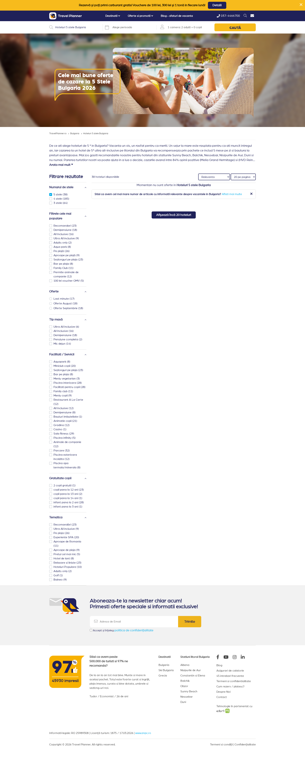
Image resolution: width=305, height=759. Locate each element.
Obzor (184, 686)
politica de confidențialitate (133, 630)
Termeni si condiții (221, 744)
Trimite (189, 621)
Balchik (185, 680)
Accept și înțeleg (123, 630)
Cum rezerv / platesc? (230, 686)
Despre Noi (223, 691)
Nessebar (186, 696)
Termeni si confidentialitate (233, 681)
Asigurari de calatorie (230, 670)
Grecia (163, 675)
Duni (183, 702)
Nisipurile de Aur (190, 670)
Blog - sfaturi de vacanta (177, 15)
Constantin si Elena (192, 675)
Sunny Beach (188, 691)
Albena (184, 665)
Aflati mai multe (232, 194)
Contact (221, 697)
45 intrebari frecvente (230, 676)
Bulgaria (164, 665)
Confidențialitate (245, 744)
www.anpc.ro (143, 733)
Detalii (217, 5)
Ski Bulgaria (166, 670)
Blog (219, 665)
